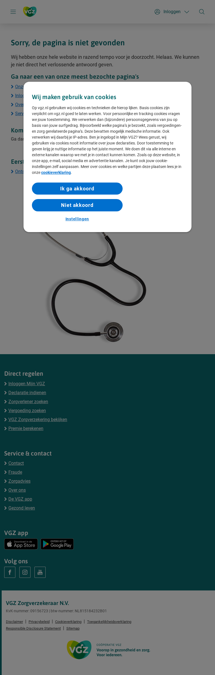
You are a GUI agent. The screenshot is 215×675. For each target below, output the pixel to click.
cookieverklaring (56, 172)
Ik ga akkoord (77, 188)
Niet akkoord (77, 205)
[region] (107, 157)
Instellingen (77, 219)
